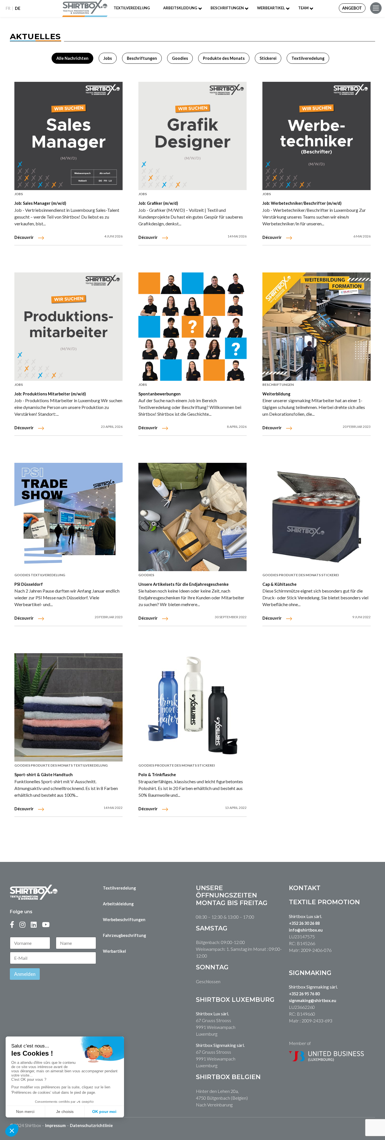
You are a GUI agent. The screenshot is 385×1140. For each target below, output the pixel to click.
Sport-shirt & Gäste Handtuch (43, 774)
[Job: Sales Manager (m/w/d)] (68, 136)
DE (17, 8)
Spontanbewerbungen (159, 393)
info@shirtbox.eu (306, 930)
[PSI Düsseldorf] (68, 517)
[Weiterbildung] (316, 326)
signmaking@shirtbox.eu (312, 1000)
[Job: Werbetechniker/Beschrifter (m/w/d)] (316, 136)
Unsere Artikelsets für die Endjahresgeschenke (183, 584)
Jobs (107, 58)
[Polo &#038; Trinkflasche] (192, 707)
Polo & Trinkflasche (157, 774)
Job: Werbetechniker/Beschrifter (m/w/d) (302, 203)
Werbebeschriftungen (124, 919)
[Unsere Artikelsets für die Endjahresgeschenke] (192, 517)
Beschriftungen (227, 8)
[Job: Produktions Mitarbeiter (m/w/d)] (68, 326)
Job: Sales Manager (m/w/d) (40, 203)
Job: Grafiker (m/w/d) (158, 203)
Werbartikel (114, 951)
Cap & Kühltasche (279, 584)
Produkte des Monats (224, 58)
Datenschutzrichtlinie (91, 1125)
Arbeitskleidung (180, 8)
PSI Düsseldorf (28, 584)
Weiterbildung (276, 393)
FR (8, 8)
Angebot (352, 8)
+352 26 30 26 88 (304, 923)
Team (303, 8)
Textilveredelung (132, 8)
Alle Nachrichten (72, 58)
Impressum (55, 1125)
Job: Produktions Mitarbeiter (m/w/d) (50, 393)
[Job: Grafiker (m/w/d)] (192, 136)
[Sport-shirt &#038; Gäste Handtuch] (68, 707)
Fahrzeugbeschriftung (124, 935)
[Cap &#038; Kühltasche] (316, 517)
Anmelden (25, 974)
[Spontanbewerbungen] (192, 326)
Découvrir (24, 237)
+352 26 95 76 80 (304, 993)
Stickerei (268, 58)
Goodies (180, 58)
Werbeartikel (271, 8)
